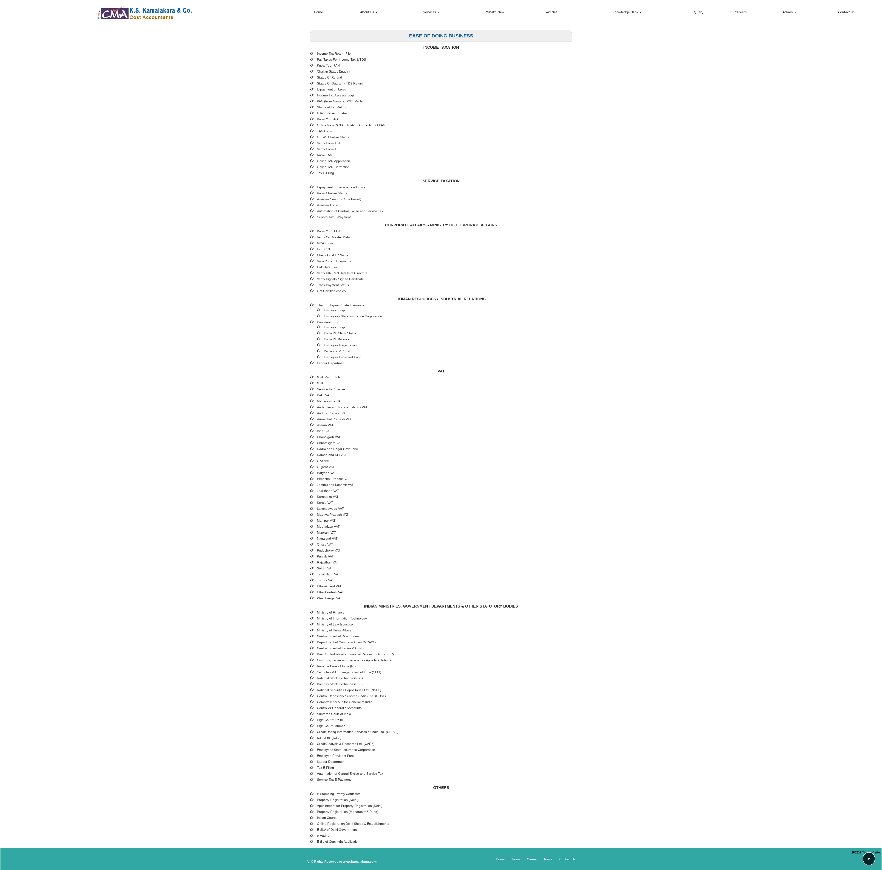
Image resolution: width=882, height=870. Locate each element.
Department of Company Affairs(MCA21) (346, 642)
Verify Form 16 (327, 149)
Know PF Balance (337, 339)
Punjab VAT (325, 556)
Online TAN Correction (333, 167)
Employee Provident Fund (336, 755)
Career (532, 859)
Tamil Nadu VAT (328, 574)
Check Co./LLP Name (332, 255)
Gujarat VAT (325, 467)
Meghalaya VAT (328, 526)
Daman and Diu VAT (331, 455)
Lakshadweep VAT (330, 508)
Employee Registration (340, 345)
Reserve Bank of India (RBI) (337, 666)
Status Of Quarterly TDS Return (340, 83)
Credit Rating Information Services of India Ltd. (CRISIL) (358, 732)
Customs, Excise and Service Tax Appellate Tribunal (354, 660)
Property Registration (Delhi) (337, 800)
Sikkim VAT (325, 568)
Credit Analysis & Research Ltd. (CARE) (346, 744)
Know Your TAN (328, 231)
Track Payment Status (333, 285)
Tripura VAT (325, 580)
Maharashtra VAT (329, 401)
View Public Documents (334, 261)
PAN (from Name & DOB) (335, 101)
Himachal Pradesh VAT (333, 479)
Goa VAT (323, 461)
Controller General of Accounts (339, 708)
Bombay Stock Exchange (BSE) (340, 684)
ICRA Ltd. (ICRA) (329, 738)
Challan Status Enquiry (333, 71)
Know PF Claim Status (340, 333)
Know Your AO (327, 119)
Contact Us (846, 12)
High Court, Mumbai (331, 726)
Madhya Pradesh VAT (332, 514)
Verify (359, 101)
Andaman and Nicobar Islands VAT (342, 407)
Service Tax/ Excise (331, 389)
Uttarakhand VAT (329, 586)
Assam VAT (325, 425)
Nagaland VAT (327, 538)
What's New (495, 12)
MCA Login (325, 243)
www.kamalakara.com (359, 861)
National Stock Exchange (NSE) (340, 678)
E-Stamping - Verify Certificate (339, 794)
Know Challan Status (332, 193)
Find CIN (323, 249)
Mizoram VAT (326, 532)
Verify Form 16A (328, 143)
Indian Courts (326, 817)
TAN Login (324, 131)
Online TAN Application (333, 161)
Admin (788, 12)
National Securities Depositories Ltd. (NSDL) (349, 690)
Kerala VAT (325, 502)
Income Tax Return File (334, 53)
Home (318, 12)
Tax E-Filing (325, 173)
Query (698, 12)
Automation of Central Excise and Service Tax (350, 211)
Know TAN (324, 155)
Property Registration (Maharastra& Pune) (347, 812)
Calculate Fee (327, 267)
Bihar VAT (324, 431)
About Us (367, 12)
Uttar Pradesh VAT (330, 592)
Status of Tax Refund (332, 107)
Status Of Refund (329, 77)
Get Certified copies (331, 291)
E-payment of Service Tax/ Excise (341, 187)
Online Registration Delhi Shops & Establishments (353, 823)
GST (320, 383)
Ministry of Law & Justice (335, 624)
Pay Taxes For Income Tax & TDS (341, 59)
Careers (741, 12)
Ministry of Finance (331, 612)
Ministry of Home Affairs (334, 630)
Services (430, 12)
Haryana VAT (326, 473)
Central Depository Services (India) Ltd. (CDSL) (351, 696)
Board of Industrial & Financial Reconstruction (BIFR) (355, 654)
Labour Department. (331, 363)
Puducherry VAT (328, 550)
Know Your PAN (328, 65)
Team (516, 859)
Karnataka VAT (328, 496)
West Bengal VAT (329, 598)
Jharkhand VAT (328, 491)
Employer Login (335, 310)
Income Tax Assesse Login (336, 95)
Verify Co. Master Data (333, 237)
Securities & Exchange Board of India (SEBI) (349, 672)
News (548, 859)
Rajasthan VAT (327, 562)
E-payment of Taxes (331, 89)
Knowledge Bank (626, 12)
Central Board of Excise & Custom (341, 648)
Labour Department (331, 761)
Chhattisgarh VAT (329, 443)
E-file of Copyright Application (338, 841)
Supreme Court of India (334, 714)
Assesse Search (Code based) (339, 199)
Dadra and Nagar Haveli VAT (338, 449)
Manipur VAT (326, 520)
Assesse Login (327, 205)
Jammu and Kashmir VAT (335, 485)
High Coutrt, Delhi (330, 720)
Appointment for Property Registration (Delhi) (349, 806)
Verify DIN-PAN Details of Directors (342, 273)
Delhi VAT (324, 395)
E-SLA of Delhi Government (337, 829)
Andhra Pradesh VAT (332, 413)
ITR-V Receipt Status (332, 113)
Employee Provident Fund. (343, 357)
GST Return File (329, 377)
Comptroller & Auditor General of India (344, 702)
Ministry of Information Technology (342, 618)
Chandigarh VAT (329, 437)
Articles (551, 12)
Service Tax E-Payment (334, 217)
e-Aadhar (324, 835)
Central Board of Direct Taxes (338, 636)
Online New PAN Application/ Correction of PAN (351, 125)
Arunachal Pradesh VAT (334, 419)
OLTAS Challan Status (333, 137)
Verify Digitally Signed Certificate (340, 279)
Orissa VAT (325, 544)
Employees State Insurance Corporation (353, 316)
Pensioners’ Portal (337, 351)
